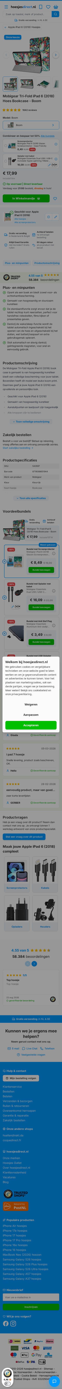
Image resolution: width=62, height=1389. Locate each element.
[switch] (7, 1384)
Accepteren (31, 725)
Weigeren (31, 704)
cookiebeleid (40, 690)
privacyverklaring (22, 694)
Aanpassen (31, 715)
